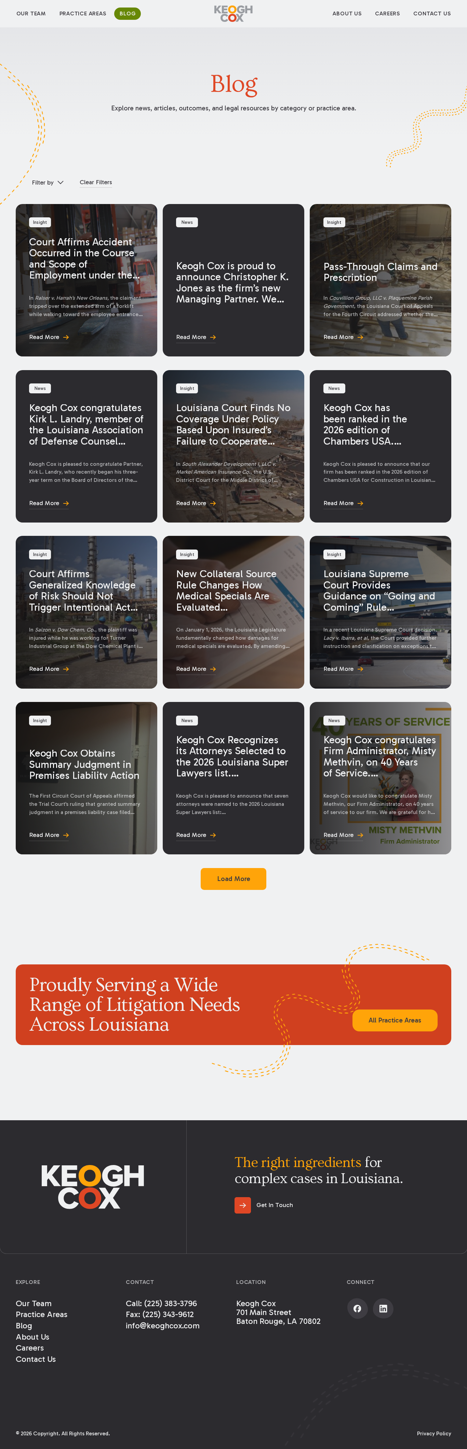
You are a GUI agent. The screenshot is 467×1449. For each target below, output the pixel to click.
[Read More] (86, 280)
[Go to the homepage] (93, 1187)
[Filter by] (47, 182)
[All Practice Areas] (394, 1020)
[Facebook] (358, 1308)
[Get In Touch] (264, 1205)
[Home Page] (233, 13)
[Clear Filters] (96, 182)
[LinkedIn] (383, 1308)
